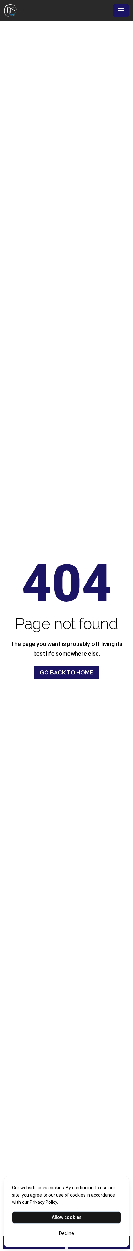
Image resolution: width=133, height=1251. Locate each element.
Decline (66, 1233)
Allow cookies (67, 1217)
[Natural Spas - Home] (57, 10)
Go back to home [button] (66, 672)
